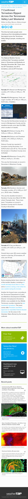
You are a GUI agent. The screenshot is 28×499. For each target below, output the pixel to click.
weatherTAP (4, 5)
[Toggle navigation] (24, 2)
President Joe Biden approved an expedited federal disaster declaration (14, 310)
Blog (9, 5)
